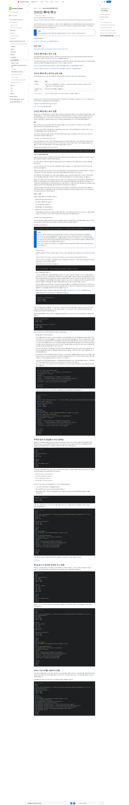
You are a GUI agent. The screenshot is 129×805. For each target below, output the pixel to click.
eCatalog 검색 (13, 51)
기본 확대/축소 (13, 46)
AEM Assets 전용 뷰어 (13, 96)
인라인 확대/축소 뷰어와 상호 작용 (107, 25)
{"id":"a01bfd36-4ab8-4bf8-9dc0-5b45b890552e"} (45, 17)
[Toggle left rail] (28, 5)
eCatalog (12, 49)
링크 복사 (108, 14)
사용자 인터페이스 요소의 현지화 (18, 79)
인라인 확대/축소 (13, 57)
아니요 (106, 11)
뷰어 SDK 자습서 (13, 38)
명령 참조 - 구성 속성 (14, 63)
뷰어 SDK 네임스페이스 (16, 82)
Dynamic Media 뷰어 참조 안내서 (50, 8)
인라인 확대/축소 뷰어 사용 (106, 22)
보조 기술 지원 (14, 77)
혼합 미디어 (13, 85)
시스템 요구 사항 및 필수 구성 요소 (42, 41)
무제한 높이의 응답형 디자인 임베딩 (107, 30)
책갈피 (103, 14)
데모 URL (102, 19)
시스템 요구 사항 (13, 25)
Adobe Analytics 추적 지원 (16, 74)
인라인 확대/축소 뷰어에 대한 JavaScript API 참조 (19, 66)
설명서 (35, 8)
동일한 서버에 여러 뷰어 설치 (16, 27)
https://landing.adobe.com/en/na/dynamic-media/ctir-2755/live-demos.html (51, 49)
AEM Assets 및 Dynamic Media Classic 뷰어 (17, 41)
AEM (40, 8)
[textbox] (18, 12)
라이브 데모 (37, 560)
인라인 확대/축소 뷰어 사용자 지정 (74, 290)
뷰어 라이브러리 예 (14, 22)
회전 (11, 88)
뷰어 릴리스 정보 (12, 30)
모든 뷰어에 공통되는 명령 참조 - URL (65, 68)
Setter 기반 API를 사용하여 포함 (106, 35)
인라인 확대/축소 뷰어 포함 (106, 27)
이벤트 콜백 (13, 69)
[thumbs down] (74, 803)
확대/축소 (12, 93)
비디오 (12, 90)
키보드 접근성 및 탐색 (39, 106)
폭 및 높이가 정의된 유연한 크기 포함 (108, 33)
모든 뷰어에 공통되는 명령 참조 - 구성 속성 (17, 99)
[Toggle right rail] (100, 5)
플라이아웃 (12, 54)
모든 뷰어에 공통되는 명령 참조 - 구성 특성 (44, 68)
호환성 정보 (12, 33)
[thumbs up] (71, 803)
